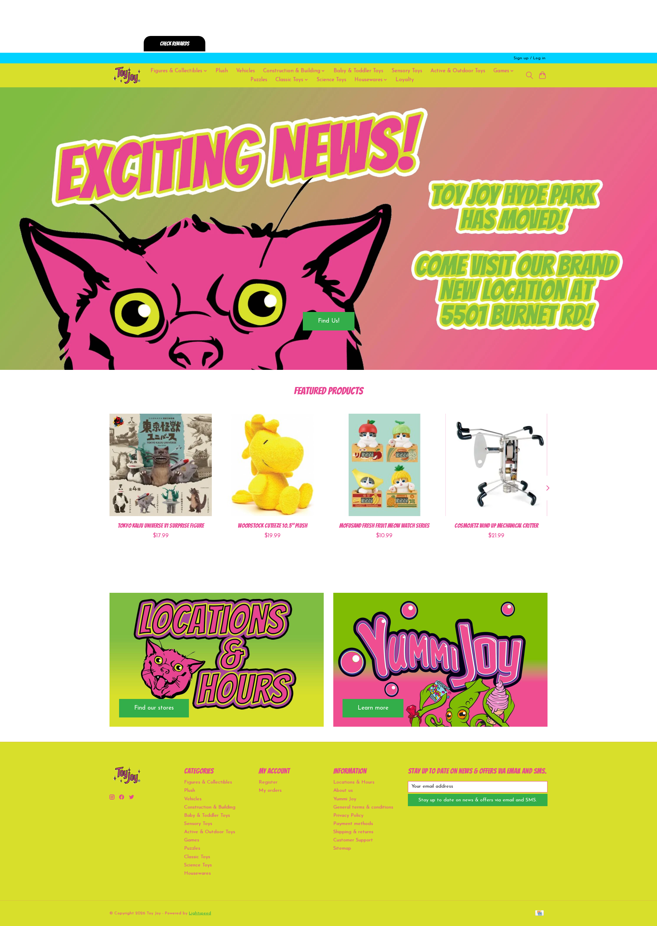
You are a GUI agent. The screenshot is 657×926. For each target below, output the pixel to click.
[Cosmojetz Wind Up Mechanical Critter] (496, 465)
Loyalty (405, 80)
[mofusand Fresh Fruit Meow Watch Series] (384, 465)
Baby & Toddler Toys (358, 71)
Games (191, 840)
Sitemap (342, 848)
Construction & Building (209, 807)
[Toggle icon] (529, 75)
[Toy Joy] (127, 75)
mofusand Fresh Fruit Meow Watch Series (384, 525)
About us (343, 790)
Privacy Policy (348, 815)
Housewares (197, 873)
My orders (270, 790)
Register (268, 782)
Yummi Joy (344, 799)
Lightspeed (200, 913)
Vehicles (245, 71)
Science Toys (331, 80)
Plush (222, 71)
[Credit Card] (539, 913)
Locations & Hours (353, 782)
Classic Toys (197, 857)
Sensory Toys (406, 71)
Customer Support (353, 840)
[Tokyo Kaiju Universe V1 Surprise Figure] (161, 465)
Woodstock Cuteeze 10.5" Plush (272, 525)
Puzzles (258, 80)
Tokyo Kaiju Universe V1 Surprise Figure (161, 525)
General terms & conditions (363, 807)
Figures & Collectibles (208, 782)
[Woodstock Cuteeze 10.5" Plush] (272, 465)
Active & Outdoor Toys (457, 71)
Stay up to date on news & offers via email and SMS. (477, 800)
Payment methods (353, 823)
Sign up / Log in (529, 58)
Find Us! (328, 321)
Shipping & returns (353, 832)
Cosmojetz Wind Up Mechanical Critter (496, 525)
